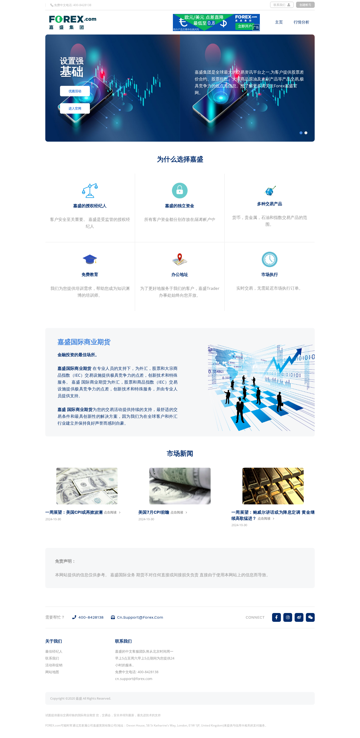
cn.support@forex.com (140, 617)
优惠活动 (75, 91)
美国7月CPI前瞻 (154, 512)
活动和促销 (53, 665)
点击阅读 (110, 512)
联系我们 (280, 5)
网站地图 (52, 672)
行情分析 (301, 22)
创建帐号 (305, 5)
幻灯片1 (301, 132)
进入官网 (75, 109)
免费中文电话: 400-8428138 (72, 5)
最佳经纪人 (53, 651)
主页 (279, 22)
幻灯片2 (305, 132)
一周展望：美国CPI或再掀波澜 (74, 512)
